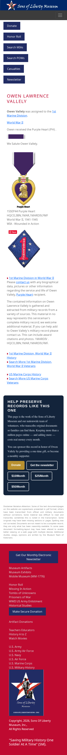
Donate (12, 26)
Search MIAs (15, 47)
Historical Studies (20, 605)
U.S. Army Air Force (21, 651)
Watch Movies (18, 638)
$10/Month (18, 475)
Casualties (13, 69)
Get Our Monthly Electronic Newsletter (33, 557)
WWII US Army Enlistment (25, 601)
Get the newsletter (42, 465)
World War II (15, 122)
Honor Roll (14, 36)
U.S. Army (15, 647)
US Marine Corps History (25, 374)
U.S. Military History (22, 667)
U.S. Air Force (17, 659)
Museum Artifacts (20, 568)
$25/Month (41, 475)
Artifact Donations (21, 622)
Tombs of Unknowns (22, 593)
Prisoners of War (20, 597)
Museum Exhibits (20, 572)
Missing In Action (20, 589)
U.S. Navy (15, 655)
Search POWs (16, 58)
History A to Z (17, 634)
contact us (23, 282)
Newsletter (14, 79)
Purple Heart (24, 294)
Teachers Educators (22, 630)
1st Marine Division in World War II (31, 278)
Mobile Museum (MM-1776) (27, 576)
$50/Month (18, 486)
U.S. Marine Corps (20, 663)
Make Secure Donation (27, 611)
